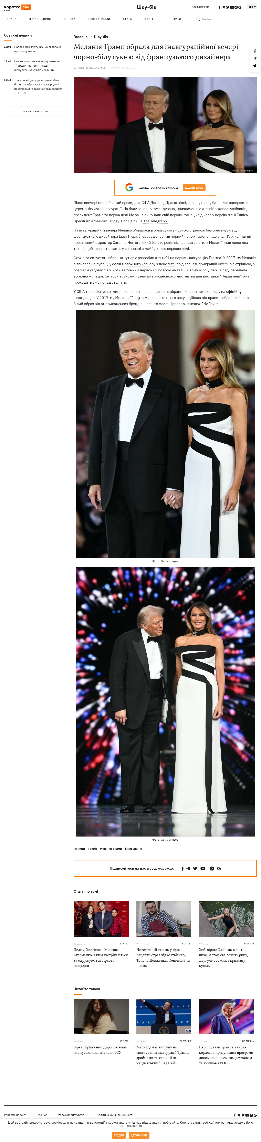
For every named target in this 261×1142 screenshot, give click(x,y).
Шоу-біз (146, 7)
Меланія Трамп (111, 849)
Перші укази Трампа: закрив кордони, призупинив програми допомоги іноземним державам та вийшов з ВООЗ (226, 1055)
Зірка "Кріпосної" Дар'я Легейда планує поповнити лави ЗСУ (100, 1050)
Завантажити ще (35, 111)
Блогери (151, 18)
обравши (230, 297)
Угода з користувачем (71, 1115)
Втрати (176, 18)
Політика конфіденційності (115, 1115)
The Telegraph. (155, 221)
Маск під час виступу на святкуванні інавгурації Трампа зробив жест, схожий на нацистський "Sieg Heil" (162, 1055)
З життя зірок (40, 18)
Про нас (42, 1115)
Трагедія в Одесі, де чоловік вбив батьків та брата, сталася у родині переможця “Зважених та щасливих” (39, 84)
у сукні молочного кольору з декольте (142, 264)
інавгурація (133, 849)
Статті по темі (86, 891)
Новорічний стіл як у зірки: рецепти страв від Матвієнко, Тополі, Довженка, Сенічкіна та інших (163, 958)
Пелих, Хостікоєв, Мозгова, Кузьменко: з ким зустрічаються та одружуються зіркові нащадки (101, 958)
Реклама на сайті (15, 1115)
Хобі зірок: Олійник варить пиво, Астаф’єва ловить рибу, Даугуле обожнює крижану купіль (223, 958)
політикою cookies (130, 1126)
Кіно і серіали (99, 18)
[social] (183, 868)
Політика (185, 1041)
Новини (10, 18)
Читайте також (87, 989)
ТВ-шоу (69, 18)
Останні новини (18, 35)
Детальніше (139, 1135)
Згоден (119, 1135)
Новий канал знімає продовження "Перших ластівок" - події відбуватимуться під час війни (37, 65)
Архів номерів (200, 7)
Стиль (127, 18)
